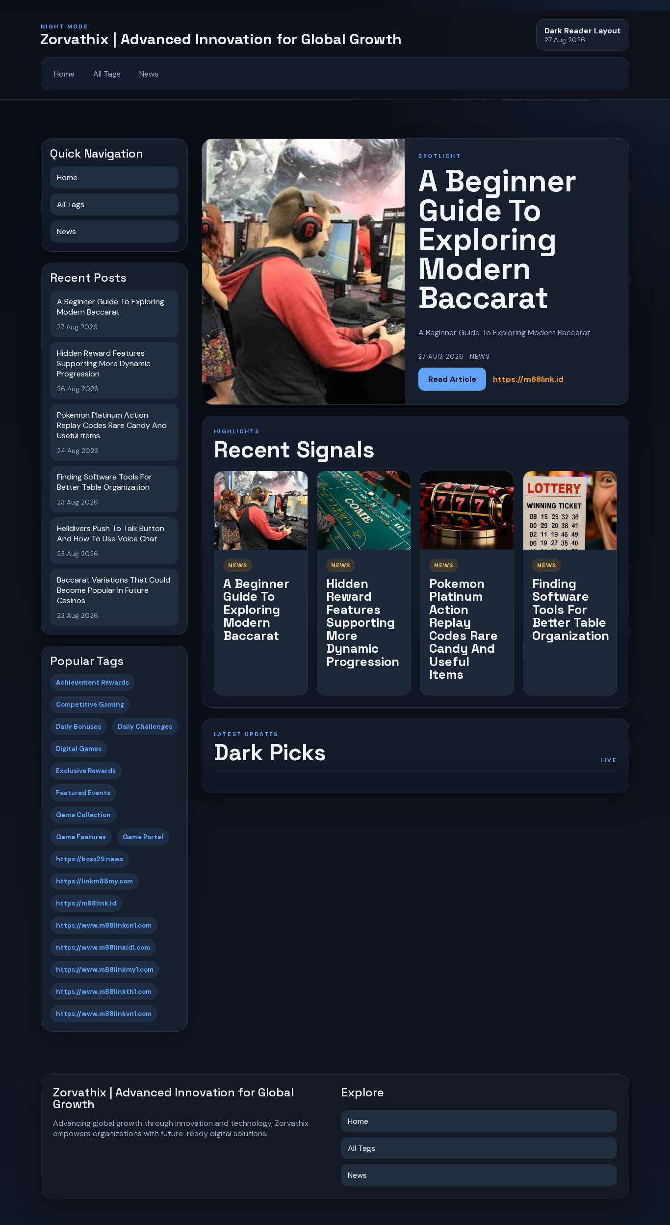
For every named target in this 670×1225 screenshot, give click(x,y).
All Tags (107, 74)
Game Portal (143, 837)
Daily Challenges (145, 726)
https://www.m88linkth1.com (104, 991)
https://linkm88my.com (94, 881)
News (148, 74)
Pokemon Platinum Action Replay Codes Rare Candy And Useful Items (463, 629)
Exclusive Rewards (86, 771)
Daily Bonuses (78, 726)
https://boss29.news (89, 859)
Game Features (81, 837)
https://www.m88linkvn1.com (104, 1014)
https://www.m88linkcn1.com (104, 925)
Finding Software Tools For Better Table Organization (570, 609)
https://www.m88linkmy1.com (105, 969)
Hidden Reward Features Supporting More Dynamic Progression (362, 622)
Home (64, 74)
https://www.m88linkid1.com (103, 947)
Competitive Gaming (90, 704)
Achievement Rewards (92, 682)
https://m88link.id (86, 903)
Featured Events (83, 793)
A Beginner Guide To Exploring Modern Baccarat (256, 609)
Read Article (452, 379)
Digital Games (79, 749)
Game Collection (83, 815)
